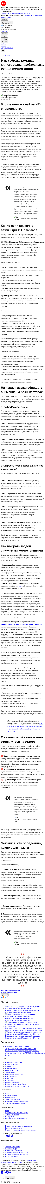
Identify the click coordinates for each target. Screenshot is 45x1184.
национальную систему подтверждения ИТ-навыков (21, 624)
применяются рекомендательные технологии (19, 1161)
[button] (3, 44)
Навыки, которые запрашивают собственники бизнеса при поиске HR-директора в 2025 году (22, 1037)
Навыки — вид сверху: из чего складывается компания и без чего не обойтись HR (22, 1011)
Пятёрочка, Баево (29, 1049)
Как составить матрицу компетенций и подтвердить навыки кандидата (19, 1019)
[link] (4, 38)
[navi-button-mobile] (3, 50)
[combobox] (10, 1177)
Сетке (21, 586)
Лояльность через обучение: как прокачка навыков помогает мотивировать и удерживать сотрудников (24, 1029)
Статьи (7, 55)
